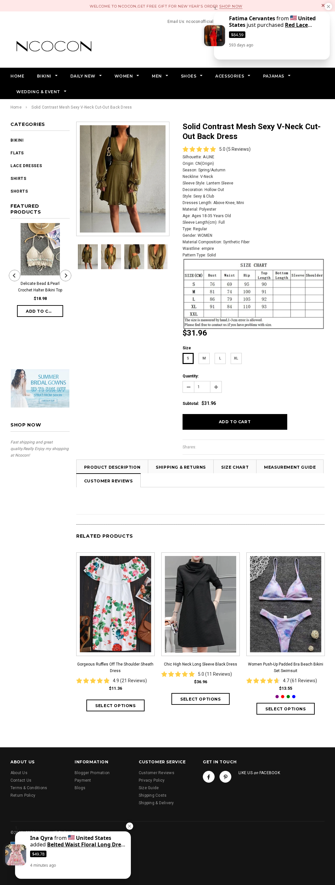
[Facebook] (209, 777)
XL (236, 358)
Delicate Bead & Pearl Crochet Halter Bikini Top (40, 286)
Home (16, 107)
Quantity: (191, 376)
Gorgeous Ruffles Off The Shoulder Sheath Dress (115, 667)
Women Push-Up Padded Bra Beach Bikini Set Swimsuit (285, 667)
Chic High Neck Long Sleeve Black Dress (200, 664)
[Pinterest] (225, 777)
